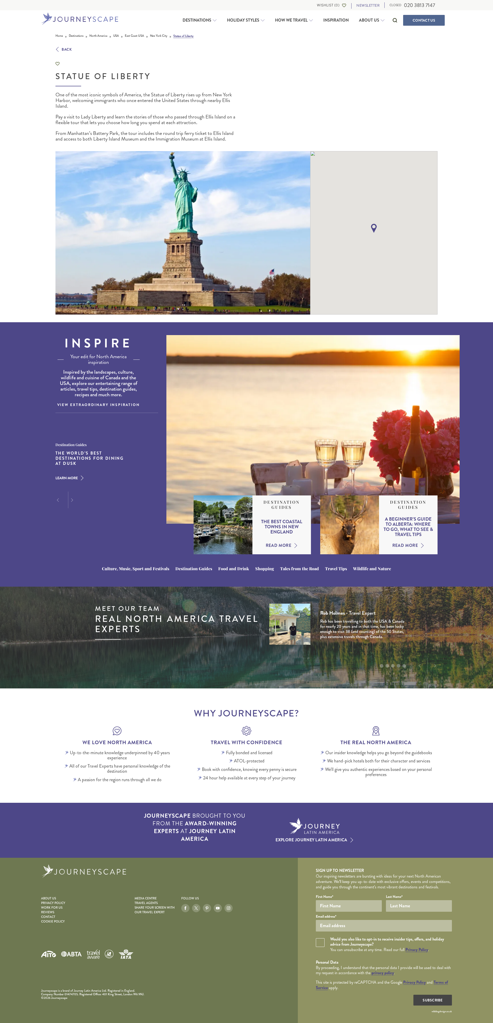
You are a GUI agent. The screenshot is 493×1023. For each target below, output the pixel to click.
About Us (369, 20)
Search (394, 20)
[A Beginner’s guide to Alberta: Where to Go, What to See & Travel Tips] (349, 524)
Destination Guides (281, 505)
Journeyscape (79, 19)
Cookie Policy (53, 921)
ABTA (71, 954)
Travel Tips (336, 568)
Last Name (394, 896)
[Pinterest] (207, 908)
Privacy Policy (53, 903)
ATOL (109, 954)
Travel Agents (146, 903)
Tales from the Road (299, 568)
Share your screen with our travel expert (155, 910)
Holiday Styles (243, 20)
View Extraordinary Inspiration (98, 405)
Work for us (51, 908)
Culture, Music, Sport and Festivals (135, 568)
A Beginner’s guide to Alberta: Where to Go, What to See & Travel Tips (408, 527)
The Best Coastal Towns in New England (281, 526)
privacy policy (383, 973)
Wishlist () (328, 5)
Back (67, 49)
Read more (278, 545)
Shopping (264, 568)
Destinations (197, 20)
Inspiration (336, 20)
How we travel (291, 20)
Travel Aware (93, 954)
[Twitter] (196, 908)
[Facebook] (185, 908)
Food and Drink (233, 568)
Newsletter (368, 5)
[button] (374, 228)
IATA (126, 954)
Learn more (66, 478)
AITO (48, 954)
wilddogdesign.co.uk (442, 1011)
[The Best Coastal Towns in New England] (223, 524)
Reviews (47, 912)
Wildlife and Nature (372, 568)
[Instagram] (228, 908)
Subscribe (433, 1000)
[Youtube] (218, 908)
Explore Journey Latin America (311, 840)
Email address (326, 916)
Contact (424, 20)
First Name (324, 896)
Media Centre (146, 898)
